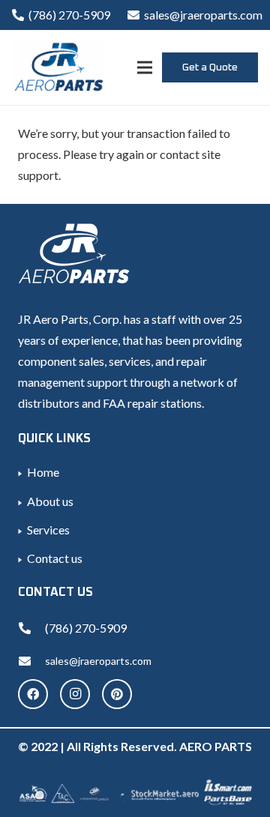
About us (50, 501)
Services (48, 529)
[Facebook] (33, 694)
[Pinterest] (117, 694)
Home (43, 472)
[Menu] (145, 67)
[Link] (58, 68)
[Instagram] (75, 694)
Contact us (54, 558)
